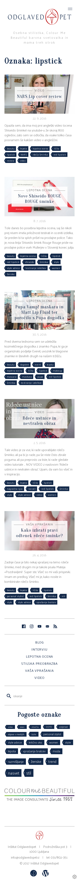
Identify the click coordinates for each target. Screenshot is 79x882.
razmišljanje (16, 761)
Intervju (39, 649)
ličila (56, 148)
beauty (11, 148)
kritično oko (35, 742)
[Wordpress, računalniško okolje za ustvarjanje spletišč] (45, 875)
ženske (11, 274)
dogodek (24, 364)
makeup (57, 370)
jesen (22, 727)
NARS (24, 154)
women (56, 268)
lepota (23, 148)
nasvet (32, 488)
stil (63, 596)
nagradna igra (15, 488)
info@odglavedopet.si (25, 857)
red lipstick (59, 154)
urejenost (63, 727)
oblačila (35, 727)
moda (56, 751)
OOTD (49, 727)
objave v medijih (16, 734)
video (23, 160)
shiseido (29, 262)
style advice (13, 268)
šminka (44, 262)
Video (39, 677)
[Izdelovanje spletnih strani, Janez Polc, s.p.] (34, 875)
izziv (33, 734)
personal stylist (15, 596)
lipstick (11, 154)
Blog (39, 642)
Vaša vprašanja (39, 670)
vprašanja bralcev (46, 602)
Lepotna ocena (39, 656)
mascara (11, 376)
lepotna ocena (40, 148)
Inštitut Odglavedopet (44, 863)
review (10, 160)
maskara (27, 376)
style (56, 262)
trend (52, 761)
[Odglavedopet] (39, 13)
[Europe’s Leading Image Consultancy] (39, 800)
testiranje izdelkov (36, 268)
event (38, 364)
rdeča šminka (40, 154)
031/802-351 (59, 857)
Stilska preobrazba (39, 663)
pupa (40, 376)
